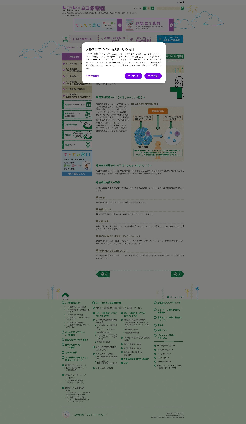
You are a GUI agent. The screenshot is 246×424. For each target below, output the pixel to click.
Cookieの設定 (92, 76)
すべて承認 (153, 76)
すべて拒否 (133, 76)
